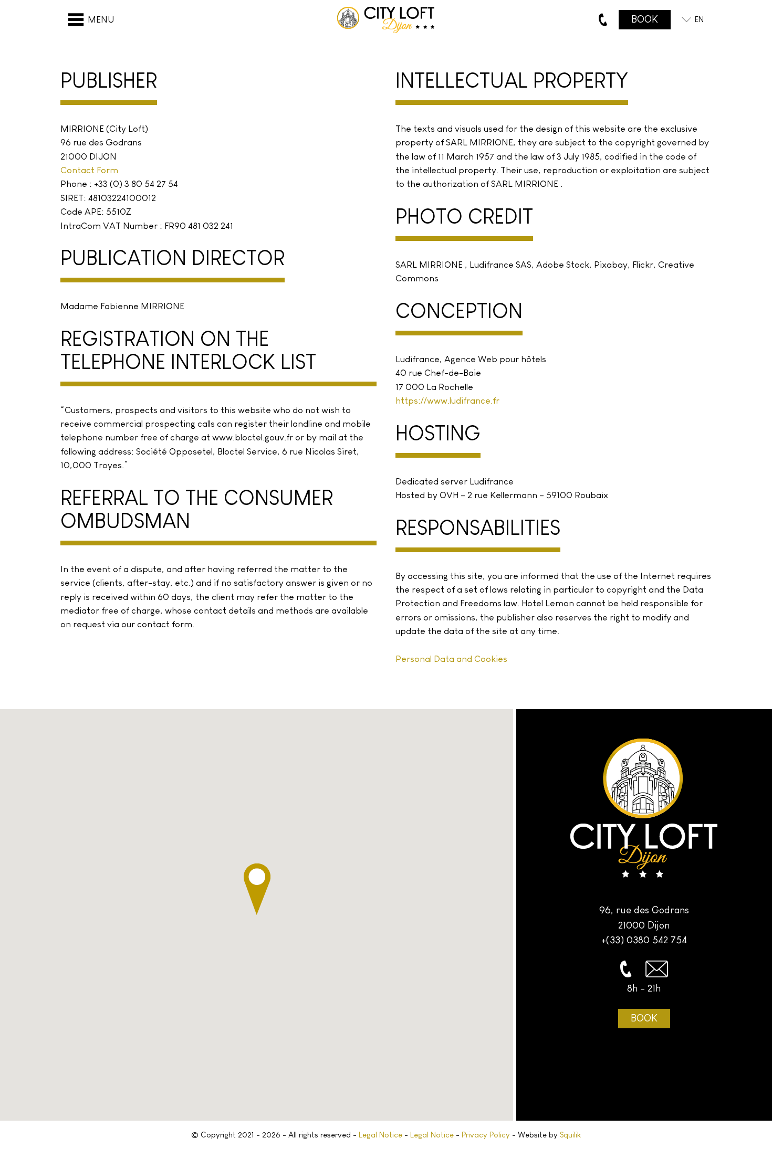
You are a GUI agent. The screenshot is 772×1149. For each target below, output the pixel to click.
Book (644, 1018)
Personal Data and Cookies (451, 658)
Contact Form (89, 170)
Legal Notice (380, 1134)
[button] (257, 889)
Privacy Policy (486, 1134)
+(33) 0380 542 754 (644, 939)
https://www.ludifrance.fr (447, 400)
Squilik (570, 1134)
